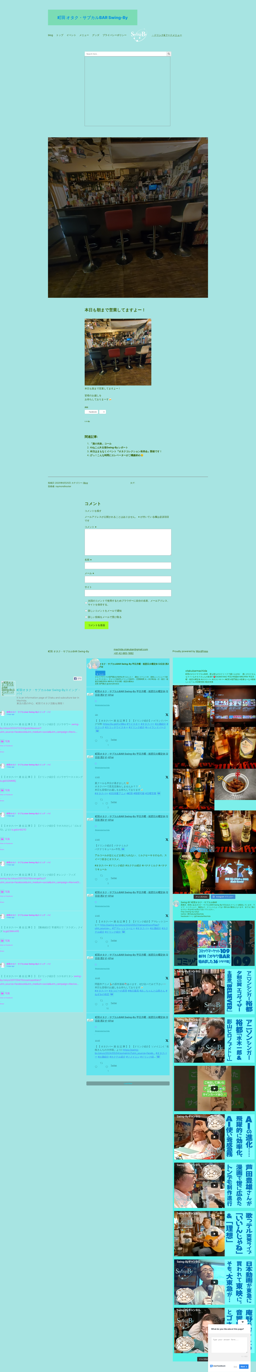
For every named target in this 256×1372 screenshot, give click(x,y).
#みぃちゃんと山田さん (152, 990)
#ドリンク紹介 (137, 727)
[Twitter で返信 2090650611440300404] (96, 940)
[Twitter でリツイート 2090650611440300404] (102, 940)
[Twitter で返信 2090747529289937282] (96, 802)
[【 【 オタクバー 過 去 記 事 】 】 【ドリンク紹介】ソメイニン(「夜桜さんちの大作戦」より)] (235, 831)
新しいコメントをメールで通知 (105, 610)
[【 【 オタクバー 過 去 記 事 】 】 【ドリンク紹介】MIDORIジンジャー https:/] (193, 873)
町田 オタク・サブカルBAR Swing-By (92, 17)
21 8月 (97, 777)
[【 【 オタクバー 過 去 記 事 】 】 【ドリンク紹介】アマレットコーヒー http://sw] (235, 748)
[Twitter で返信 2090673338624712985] (96, 878)
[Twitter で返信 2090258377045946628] (96, 1065)
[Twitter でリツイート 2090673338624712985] (102, 878)
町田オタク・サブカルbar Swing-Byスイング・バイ (29, 712)
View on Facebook (6, 746)
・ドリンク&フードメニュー (167, 35)
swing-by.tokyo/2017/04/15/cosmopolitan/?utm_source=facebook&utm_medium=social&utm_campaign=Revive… (41, 980)
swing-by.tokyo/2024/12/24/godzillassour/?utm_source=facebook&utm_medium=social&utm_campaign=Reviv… (39, 728)
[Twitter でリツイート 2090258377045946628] (102, 1065)
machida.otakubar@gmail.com (131, 649)
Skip (235, 1366)
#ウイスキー (133, 724)
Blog (85, 482)
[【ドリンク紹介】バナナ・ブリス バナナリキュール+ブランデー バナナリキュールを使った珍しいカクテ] (193, 789)
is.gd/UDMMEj (8, 780)
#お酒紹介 (160, 724)
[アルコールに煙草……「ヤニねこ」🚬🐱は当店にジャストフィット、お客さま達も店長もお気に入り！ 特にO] (235, 873)
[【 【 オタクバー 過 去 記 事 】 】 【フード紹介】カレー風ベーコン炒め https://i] (235, 789)
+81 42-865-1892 (124, 653)
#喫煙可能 (139, 793)
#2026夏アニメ (117, 793)
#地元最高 (133, 990)
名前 (88, 559)
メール (89, 573)
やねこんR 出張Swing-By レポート (109, 447)
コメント (90, 526)
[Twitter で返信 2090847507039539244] (96, 739)
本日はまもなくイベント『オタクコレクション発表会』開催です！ (126, 451)
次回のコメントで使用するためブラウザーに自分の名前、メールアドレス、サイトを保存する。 (129, 602)
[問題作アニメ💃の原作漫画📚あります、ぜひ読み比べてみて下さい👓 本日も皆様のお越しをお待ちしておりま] (193, 831)
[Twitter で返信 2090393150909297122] (96, 1003)
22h (96, 715)
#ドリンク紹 (147, 1056)
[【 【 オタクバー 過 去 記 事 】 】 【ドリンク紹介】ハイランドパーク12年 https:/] (193, 706)
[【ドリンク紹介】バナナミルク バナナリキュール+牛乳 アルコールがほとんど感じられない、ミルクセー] (193, 748)
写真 (7, 741)
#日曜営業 (150, 793)
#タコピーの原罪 (118, 990)
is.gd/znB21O (18, 829)
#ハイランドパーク (155, 727)
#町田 (130, 793)
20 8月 (97, 978)
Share (2, 752)
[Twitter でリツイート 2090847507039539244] (102, 739)
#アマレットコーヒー (123, 928)
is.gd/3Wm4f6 (11, 931)
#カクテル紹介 (117, 1056)
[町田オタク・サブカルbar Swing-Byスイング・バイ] (8, 688)
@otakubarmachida (102, 705)
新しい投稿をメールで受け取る (105, 617)
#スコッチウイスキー (116, 727)
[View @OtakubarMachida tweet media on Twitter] (97, 731)
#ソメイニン (133, 1056)
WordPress (202, 651)
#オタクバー (147, 724)
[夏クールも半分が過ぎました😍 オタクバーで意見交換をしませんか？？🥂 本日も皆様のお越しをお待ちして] (235, 706)
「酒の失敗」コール (101, 443)
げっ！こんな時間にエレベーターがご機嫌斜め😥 (116, 455)
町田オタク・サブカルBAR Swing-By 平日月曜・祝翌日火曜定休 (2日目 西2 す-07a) (131, 693)
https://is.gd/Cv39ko (114, 724)
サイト (88, 587)
